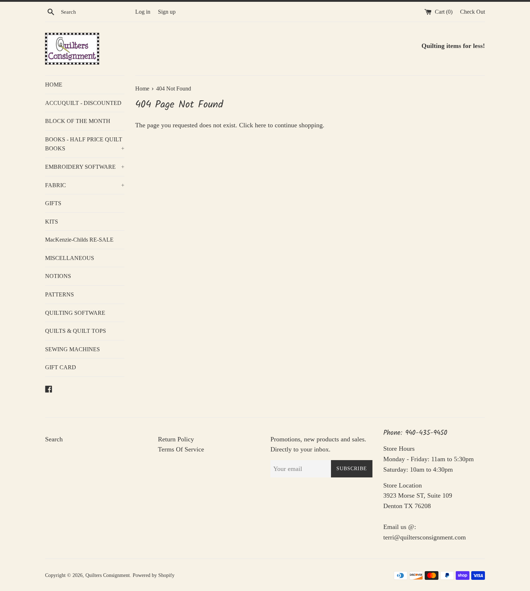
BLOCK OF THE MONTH (77, 121)
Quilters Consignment (107, 575)
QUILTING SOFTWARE (75, 313)
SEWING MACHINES (72, 349)
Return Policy (176, 439)
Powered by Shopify (154, 575)
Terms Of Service (181, 449)
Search (54, 439)
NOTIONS (58, 276)
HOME (53, 84)
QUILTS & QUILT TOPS (75, 331)
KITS (51, 222)
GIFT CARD (60, 367)
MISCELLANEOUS (69, 258)
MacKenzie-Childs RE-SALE (79, 240)
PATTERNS (59, 294)
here (260, 125)
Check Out (472, 12)
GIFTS (53, 203)
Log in (142, 12)
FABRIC (84, 185)
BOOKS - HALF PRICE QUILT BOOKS (84, 144)
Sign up (167, 12)
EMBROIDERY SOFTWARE (84, 167)
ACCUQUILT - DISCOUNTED (83, 103)
